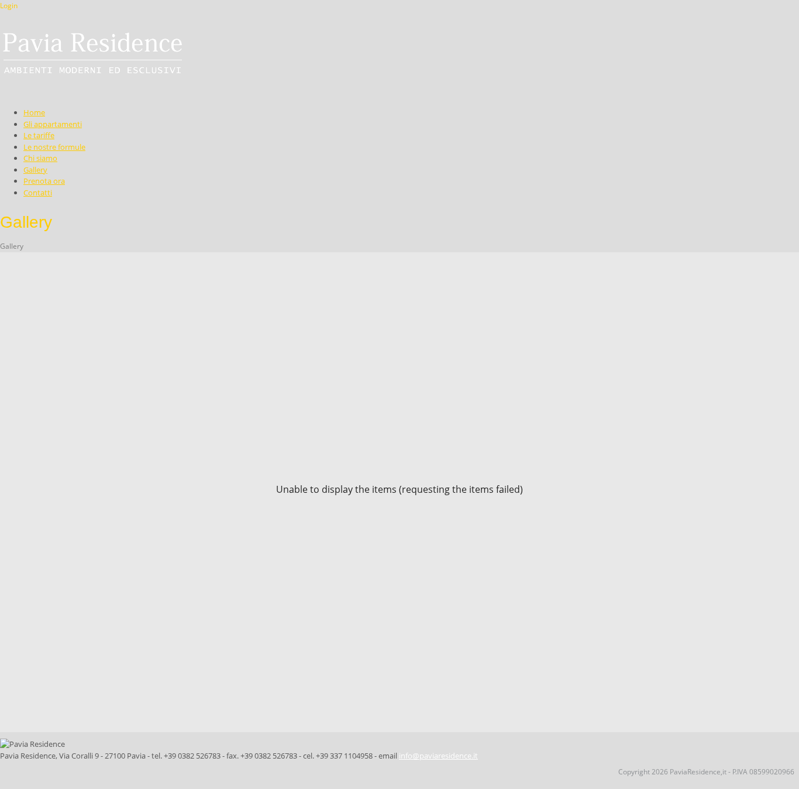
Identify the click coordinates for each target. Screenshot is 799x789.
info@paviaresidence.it (438, 755)
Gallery (11, 246)
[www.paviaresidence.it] (92, 52)
